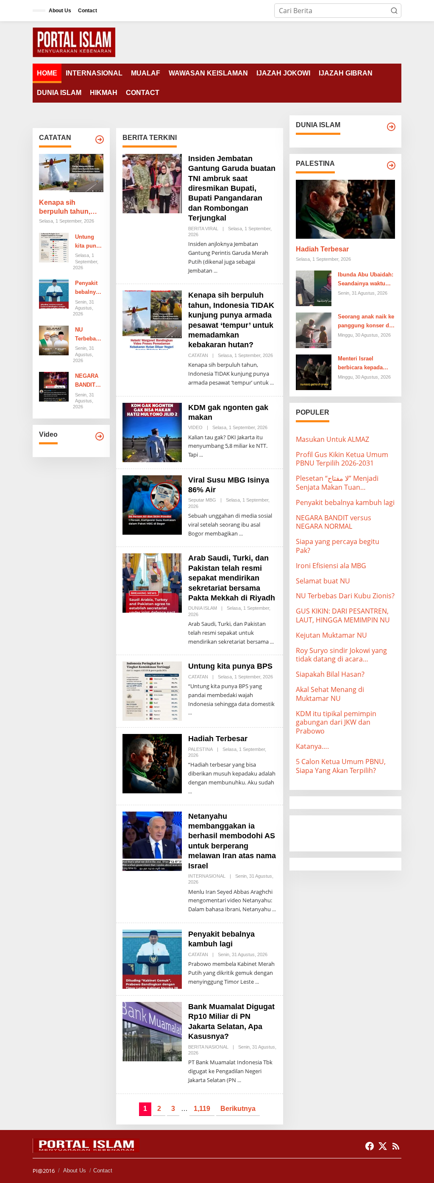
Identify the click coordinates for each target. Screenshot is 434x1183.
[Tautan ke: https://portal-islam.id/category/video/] (100, 436)
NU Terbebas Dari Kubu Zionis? (88, 334)
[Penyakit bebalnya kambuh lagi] (257, 981)
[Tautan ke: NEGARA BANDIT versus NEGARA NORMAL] (54, 386)
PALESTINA (200, 749)
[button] (394, 10)
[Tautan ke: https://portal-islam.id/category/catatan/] (100, 139)
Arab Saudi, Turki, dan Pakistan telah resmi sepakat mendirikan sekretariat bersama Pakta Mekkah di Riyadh (231, 578)
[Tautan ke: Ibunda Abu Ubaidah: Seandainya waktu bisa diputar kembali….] (313, 287)
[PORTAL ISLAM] (74, 41)
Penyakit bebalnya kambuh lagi (87, 288)
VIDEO (195, 427)
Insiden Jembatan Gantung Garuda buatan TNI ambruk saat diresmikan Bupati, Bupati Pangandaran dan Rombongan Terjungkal (231, 188)
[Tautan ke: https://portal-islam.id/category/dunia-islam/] (391, 127)
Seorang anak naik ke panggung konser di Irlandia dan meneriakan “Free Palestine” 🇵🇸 (366, 321)
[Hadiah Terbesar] (190, 791)
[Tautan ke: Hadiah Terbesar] (152, 763)
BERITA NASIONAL (208, 1046)
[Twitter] (382, 1146)
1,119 (202, 1108)
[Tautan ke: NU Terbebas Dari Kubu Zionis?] (54, 339)
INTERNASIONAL (206, 876)
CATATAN (198, 355)
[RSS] (395, 1146)
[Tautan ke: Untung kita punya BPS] (54, 246)
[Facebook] (369, 1146)
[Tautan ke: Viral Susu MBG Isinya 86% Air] (152, 504)
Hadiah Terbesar (218, 738)
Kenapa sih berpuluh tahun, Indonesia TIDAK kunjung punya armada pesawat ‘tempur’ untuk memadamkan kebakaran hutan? (68, 207)
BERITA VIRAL (203, 228)
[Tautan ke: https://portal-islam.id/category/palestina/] (391, 165)
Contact (102, 1170)
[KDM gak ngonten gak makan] (201, 454)
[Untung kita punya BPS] (190, 712)
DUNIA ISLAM (202, 608)
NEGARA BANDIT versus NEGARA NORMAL (87, 381)
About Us (74, 1170)
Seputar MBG (202, 499)
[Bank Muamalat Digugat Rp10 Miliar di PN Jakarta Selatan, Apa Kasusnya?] (239, 1080)
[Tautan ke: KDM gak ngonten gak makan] (152, 431)
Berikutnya (238, 1108)
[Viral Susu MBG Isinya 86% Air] (241, 533)
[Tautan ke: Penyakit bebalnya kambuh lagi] (54, 293)
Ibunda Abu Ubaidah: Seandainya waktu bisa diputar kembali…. (365, 279)
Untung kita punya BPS (88, 242)
